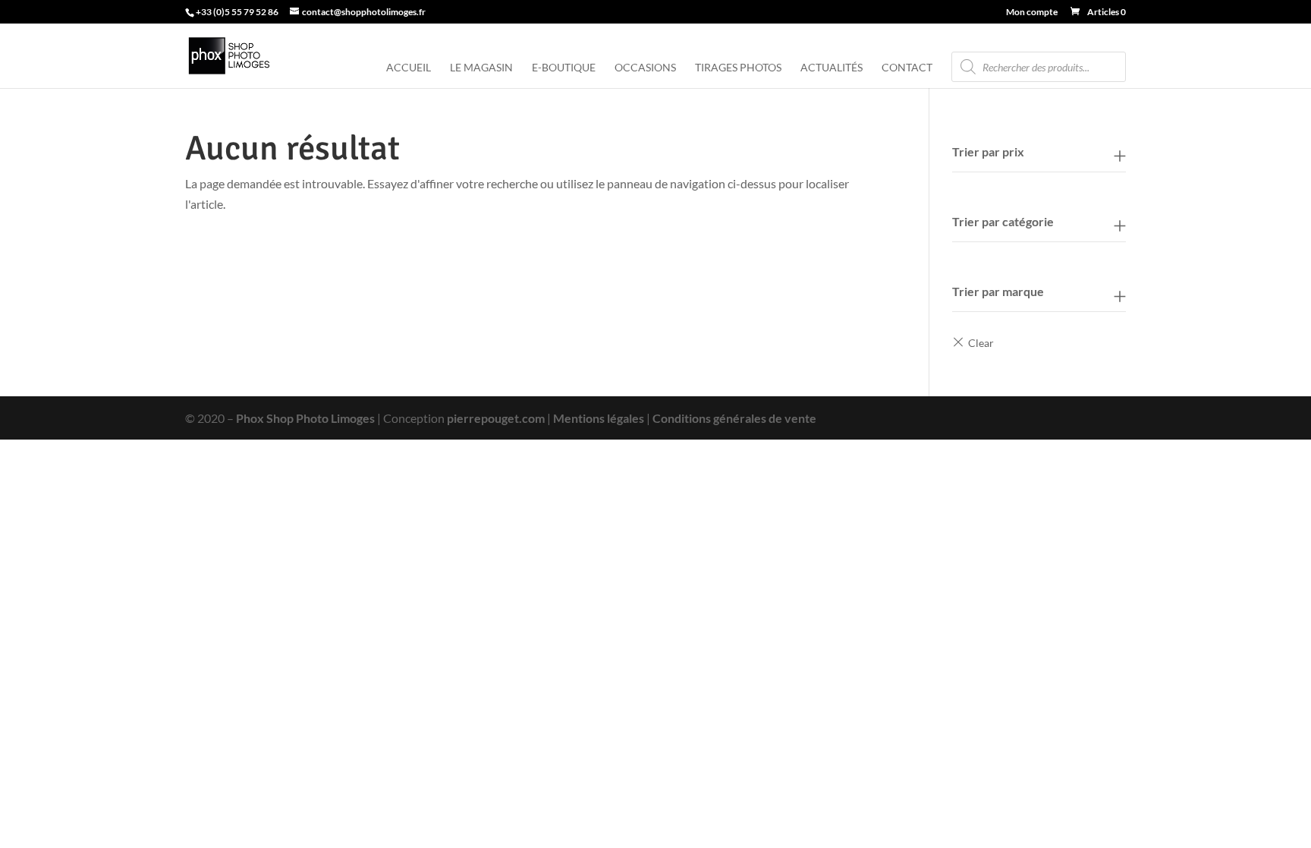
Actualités (831, 68)
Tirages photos (738, 68)
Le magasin (481, 68)
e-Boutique (564, 68)
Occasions (645, 68)
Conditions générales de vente (734, 418)
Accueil (408, 68)
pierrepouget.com (496, 418)
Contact (907, 68)
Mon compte (1032, 12)
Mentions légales (598, 418)
